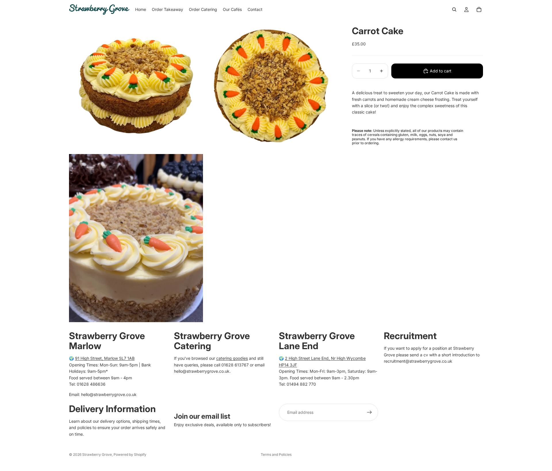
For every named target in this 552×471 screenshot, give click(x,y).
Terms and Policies (276, 454)
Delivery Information (112, 408)
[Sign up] (369, 412)
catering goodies (232, 358)
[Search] (454, 9)
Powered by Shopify (130, 454)
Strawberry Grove (97, 454)
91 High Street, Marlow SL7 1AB (105, 358)
